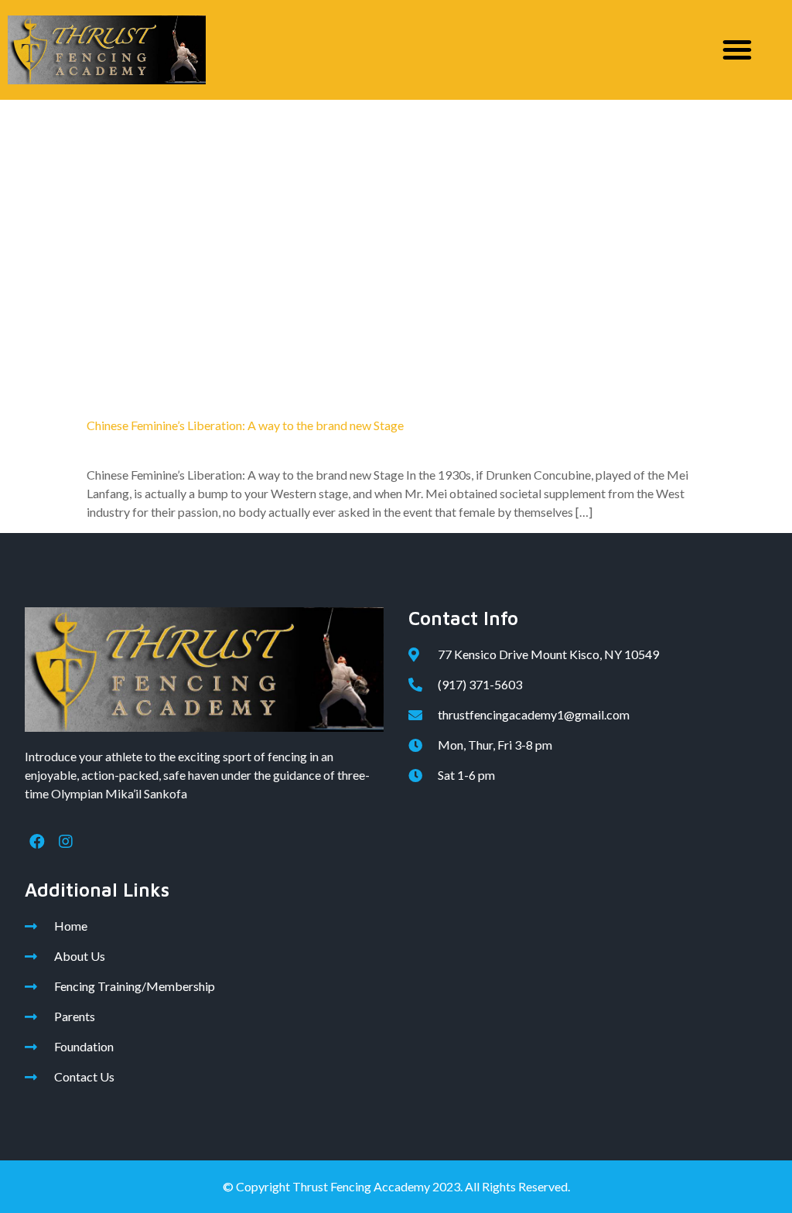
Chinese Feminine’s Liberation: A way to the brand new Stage (245, 425)
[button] (737, 49)
